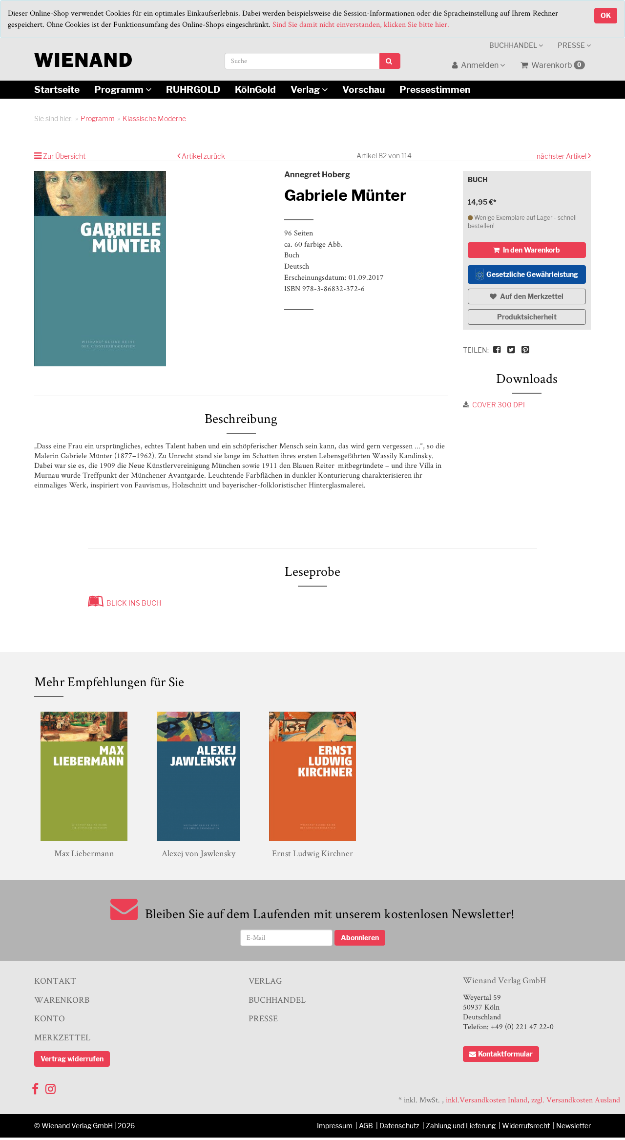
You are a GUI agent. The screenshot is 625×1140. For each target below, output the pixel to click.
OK (606, 15)
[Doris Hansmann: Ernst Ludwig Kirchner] (312, 776)
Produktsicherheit (527, 317)
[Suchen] (389, 61)
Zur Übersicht (64, 156)
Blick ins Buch (132, 603)
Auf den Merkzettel (531, 296)
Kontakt (55, 980)
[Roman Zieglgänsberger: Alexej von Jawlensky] (198, 776)
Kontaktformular (505, 1054)
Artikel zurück (203, 156)
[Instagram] (50, 1086)
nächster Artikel (562, 156)
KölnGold (255, 89)
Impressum (335, 1125)
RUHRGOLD (193, 89)
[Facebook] (35, 1086)
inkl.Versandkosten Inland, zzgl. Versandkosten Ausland (533, 1100)
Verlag (306, 89)
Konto (49, 1018)
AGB (366, 1125)
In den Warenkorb (530, 250)
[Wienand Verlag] (83, 58)
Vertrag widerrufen (72, 1059)
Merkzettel (62, 1037)
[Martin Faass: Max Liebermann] (84, 776)
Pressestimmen (434, 89)
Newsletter (573, 1125)
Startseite (57, 89)
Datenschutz (399, 1125)
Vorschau (363, 89)
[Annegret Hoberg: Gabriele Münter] (152, 268)
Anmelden (479, 65)
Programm (120, 89)
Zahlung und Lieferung (461, 1125)
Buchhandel (514, 45)
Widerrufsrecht (526, 1125)
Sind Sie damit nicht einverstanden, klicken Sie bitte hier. (360, 24)
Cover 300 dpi (498, 405)
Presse (572, 45)
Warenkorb (556, 65)
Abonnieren (360, 937)
